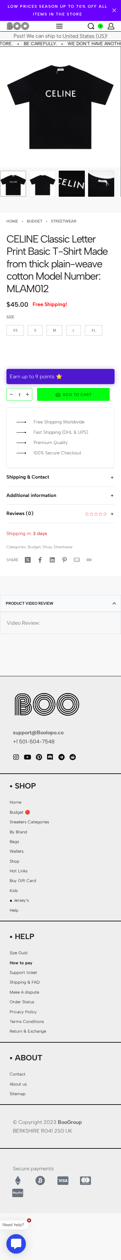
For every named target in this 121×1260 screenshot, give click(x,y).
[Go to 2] (42, 184)
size (10, 317)
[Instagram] (16, 757)
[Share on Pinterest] (64, 560)
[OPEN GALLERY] (60, 107)
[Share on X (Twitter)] (28, 560)
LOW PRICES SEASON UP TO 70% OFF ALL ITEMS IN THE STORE (57, 10)
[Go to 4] (101, 184)
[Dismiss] (114, 10)
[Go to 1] (13, 184)
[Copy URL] (89, 560)
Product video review (29, 603)
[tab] (60, 603)
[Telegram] (61, 757)
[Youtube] (27, 757)
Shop (47, 547)
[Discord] (50, 757)
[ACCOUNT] (111, 26)
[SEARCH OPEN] (91, 26)
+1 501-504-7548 (34, 742)
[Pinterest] (38, 757)
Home (12, 221)
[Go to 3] (72, 184)
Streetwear (63, 221)
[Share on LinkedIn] (52, 560)
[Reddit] (72, 757)
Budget (34, 221)
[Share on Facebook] (40, 560)
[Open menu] (59, 26)
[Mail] (77, 560)
